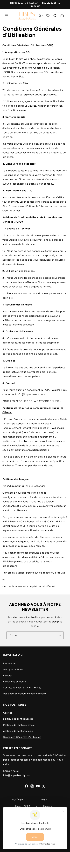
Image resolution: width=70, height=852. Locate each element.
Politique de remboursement (19, 725)
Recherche (9, 663)
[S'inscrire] (59, 635)
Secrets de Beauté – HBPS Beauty (22, 687)
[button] (6, 15)
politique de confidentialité (18, 718)
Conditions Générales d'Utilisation (22, 737)
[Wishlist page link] (47, 15)
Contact (7, 675)
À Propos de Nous (13, 669)
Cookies (7, 712)
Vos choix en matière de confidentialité (25, 693)
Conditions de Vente (14, 681)
